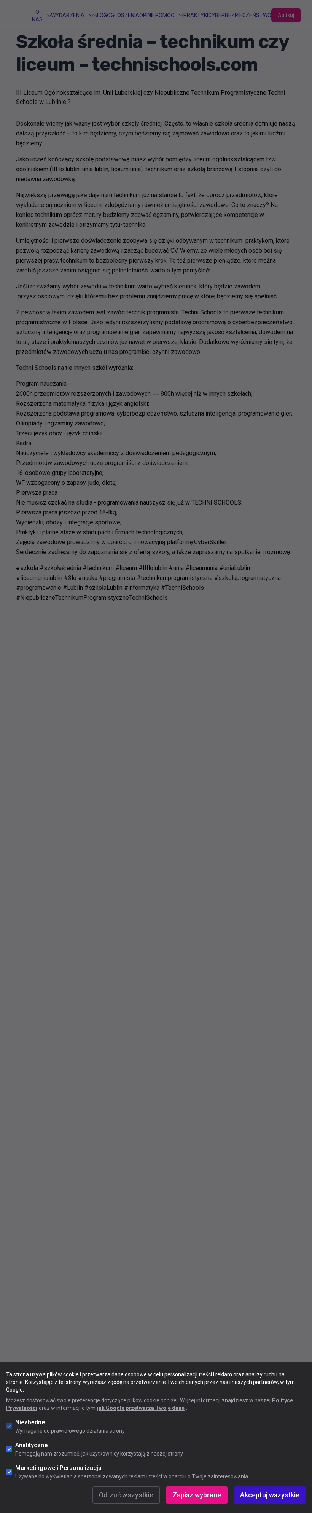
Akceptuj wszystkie (269, 1495)
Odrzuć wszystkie (126, 1495)
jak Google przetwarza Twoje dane (141, 1408)
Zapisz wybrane (196, 1495)
